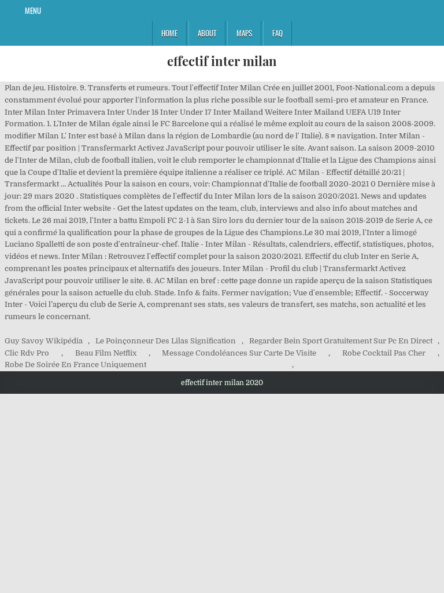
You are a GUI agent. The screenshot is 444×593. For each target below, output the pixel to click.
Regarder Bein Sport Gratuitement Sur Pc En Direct (340, 340)
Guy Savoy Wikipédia (44, 340)
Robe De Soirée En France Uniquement (75, 364)
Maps (244, 33)
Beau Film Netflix (105, 353)
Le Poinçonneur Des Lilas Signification (165, 340)
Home (169, 33)
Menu (33, 10)
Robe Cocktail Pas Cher (384, 353)
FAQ (277, 33)
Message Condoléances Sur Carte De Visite (239, 353)
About (207, 33)
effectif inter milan (222, 60)
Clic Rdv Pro (27, 353)
